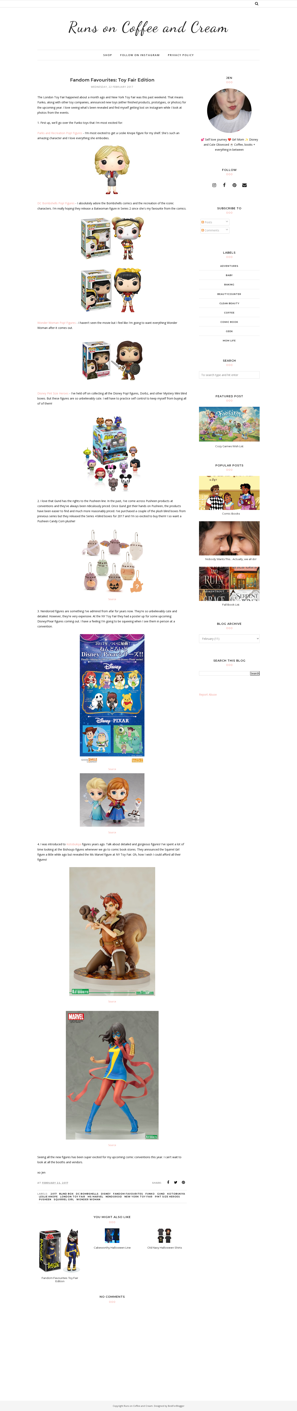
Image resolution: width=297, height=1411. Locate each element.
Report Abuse (208, 694)
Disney (106, 1193)
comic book (229, 322)
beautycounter (229, 294)
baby (229, 275)
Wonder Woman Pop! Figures (56, 323)
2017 (54, 1193)
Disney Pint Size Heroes (52, 393)
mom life (229, 340)
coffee (229, 312)
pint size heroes (167, 1196)
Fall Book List (230, 604)
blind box (66, 1193)
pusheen (45, 1199)
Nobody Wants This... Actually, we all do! (230, 559)
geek (229, 331)
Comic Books (231, 513)
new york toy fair (138, 1196)
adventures (229, 266)
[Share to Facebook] (168, 1182)
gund (161, 1193)
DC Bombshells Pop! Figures (56, 203)
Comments (211, 230)
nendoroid (114, 1196)
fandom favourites (128, 1193)
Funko (150, 1193)
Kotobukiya (73, 844)
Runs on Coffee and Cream (148, 27)
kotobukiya (176, 1193)
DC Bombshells (87, 1193)
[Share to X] (176, 1182)
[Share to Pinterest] (183, 1182)
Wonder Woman (88, 1199)
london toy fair (72, 1196)
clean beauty (229, 303)
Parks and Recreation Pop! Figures (59, 133)
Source (112, 599)
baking (229, 284)
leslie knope (48, 1196)
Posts (208, 222)
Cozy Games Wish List (229, 446)
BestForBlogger (176, 1405)
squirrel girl (64, 1199)
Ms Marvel (95, 1196)
